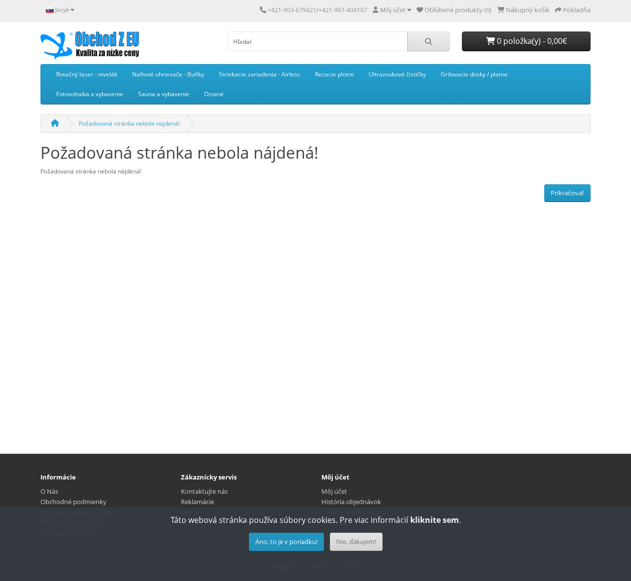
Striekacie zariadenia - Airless (259, 74)
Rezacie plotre (334, 74)
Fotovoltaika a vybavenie (89, 94)
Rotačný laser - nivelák (86, 74)
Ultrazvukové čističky (397, 74)
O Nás (49, 491)
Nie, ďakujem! (356, 541)
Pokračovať (567, 192)
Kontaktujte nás (204, 491)
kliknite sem (434, 519)
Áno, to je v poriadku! (286, 541)
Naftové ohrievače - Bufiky (168, 74)
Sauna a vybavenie (163, 94)
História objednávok (351, 501)
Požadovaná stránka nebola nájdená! (129, 123)
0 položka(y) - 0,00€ (531, 40)
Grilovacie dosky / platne (474, 74)
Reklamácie (197, 501)
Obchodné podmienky (73, 501)
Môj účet (334, 491)
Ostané (214, 94)
